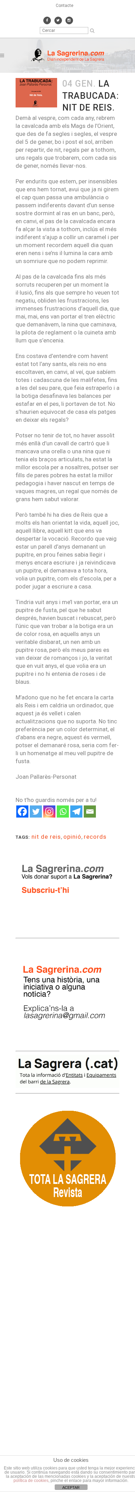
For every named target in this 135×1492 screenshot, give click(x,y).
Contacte (64, 5)
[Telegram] (76, 811)
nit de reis (46, 836)
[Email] (90, 811)
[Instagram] (49, 811)
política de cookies (31, 1480)
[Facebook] (22, 811)
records (95, 836)
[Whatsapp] (63, 811)
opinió (72, 836)
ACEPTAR (71, 1487)
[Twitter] (36, 811)
